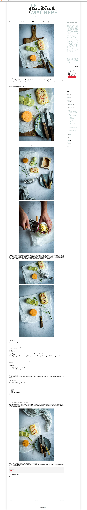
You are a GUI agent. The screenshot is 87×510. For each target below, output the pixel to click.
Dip (75, 28)
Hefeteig (69, 35)
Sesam (73, 50)
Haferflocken (69, 34)
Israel (72, 36)
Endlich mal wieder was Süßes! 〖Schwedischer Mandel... (73, 112)
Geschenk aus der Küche (72, 32)
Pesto (77, 46)
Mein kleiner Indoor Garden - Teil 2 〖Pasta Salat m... (73, 125)
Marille (77, 42)
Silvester (76, 50)
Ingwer (70, 36)
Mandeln (69, 42)
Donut (77, 28)
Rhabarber (76, 48)
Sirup (68, 51)
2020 (69, 100)
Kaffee (68, 37)
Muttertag (69, 45)
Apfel (68, 25)
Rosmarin (68, 49)
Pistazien (68, 47)
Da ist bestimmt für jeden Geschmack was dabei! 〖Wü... (73, 128)
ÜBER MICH (37, 17)
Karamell (76, 37)
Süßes (68, 52)
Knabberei (72, 39)
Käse (77, 40)
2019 (69, 101)
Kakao (72, 37)
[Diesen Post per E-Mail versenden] (9, 469)
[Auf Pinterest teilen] (13, 469)
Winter (68, 57)
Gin (73, 33)
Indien (68, 36)
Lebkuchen (68, 41)
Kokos (68, 40)
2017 (69, 142)
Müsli (77, 45)
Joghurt (77, 36)
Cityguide (72, 27)
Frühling (72, 31)
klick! (51, 258)
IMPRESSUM (54, 17)
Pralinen (77, 47)
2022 (69, 97)
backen (69, 58)
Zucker (77, 57)
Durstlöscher (69, 29)
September (71, 107)
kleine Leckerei (72, 60)
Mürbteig (73, 45)
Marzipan (72, 43)
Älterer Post (62, 500)
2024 (69, 94)
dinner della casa (75, 58)
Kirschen (68, 39)
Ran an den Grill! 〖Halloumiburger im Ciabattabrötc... (72, 117)
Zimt (71, 57)
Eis (73, 29)
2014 (69, 146)
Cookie (68, 28)
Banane (77, 25)
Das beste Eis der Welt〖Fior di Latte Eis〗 (72, 131)
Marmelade (69, 43)
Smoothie (71, 51)
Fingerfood (76, 30)
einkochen (68, 59)
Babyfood (73, 25)
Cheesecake (68, 27)
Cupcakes (71, 28)
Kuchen (74, 40)
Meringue (76, 43)
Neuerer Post (11, 500)
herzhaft (76, 59)
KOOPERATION (45, 17)
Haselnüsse (76, 34)
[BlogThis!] (10, 469)
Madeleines (76, 41)
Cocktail (76, 27)
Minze (68, 44)
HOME (31, 17)
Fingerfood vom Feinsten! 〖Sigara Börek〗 (73, 123)
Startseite (36, 500)
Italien (74, 36)
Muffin (77, 44)
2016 (69, 143)
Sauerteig (76, 49)
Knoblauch (76, 39)
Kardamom (69, 38)
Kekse (77, 38)
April (70, 134)
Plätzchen (72, 47)
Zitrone (74, 57)
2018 (69, 140)
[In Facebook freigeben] (12, 469)
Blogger (45, 507)
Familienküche (69, 30)
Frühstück (76, 31)
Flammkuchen (69, 31)
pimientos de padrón (18, 85)
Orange (71, 46)
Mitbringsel (72, 44)
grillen (72, 59)
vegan (75, 61)
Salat (72, 49)
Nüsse (68, 46)
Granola (77, 33)
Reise (73, 48)
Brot (73, 26)
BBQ (70, 25)
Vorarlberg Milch (33, 463)
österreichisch (73, 62)
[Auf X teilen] (11, 469)
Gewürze (68, 33)
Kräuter (71, 40)
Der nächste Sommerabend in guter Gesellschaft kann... (73, 121)
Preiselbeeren (69, 48)
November (71, 104)
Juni (69, 110)
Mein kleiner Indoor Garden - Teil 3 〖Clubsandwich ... (73, 115)
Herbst (73, 35)
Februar (70, 137)
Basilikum (68, 26)
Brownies (76, 26)
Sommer (76, 51)
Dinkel (74, 28)
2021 (69, 98)
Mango (73, 42)
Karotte (73, 38)
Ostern (74, 46)
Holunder (76, 35)
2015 (69, 145)
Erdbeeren (76, 29)
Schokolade (69, 50)
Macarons (72, 41)
